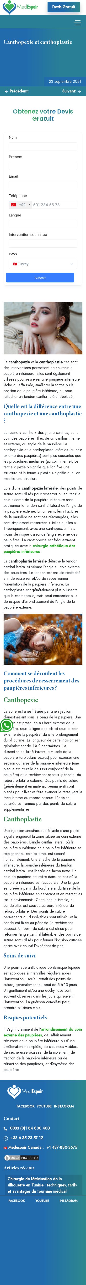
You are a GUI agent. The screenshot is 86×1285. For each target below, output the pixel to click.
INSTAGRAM (64, 1106)
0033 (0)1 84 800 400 (30, 1128)
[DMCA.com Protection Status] (21, 1157)
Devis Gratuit (63, 7)
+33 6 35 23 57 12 (27, 1138)
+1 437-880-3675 (62, 1147)
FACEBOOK (25, 1106)
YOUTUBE (44, 1106)
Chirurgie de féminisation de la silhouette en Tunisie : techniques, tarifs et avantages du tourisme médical (42, 1185)
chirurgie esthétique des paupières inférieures (39, 548)
